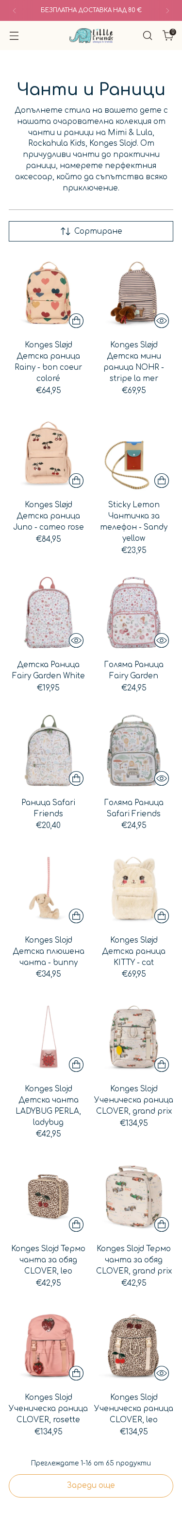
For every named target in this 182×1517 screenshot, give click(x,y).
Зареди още (91, 1486)
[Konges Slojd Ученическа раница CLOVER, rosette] (48, 1345)
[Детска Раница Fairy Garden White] (48, 612)
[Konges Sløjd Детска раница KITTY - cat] (133, 888)
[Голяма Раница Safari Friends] (133, 750)
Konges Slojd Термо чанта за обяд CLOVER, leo (48, 1260)
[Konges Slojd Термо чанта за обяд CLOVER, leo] (48, 1196)
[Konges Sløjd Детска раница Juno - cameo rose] (48, 452)
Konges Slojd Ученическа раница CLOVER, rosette (48, 1409)
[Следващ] (167, 10)
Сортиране (98, 231)
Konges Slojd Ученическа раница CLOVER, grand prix (133, 1100)
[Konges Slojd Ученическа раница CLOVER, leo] (133, 1345)
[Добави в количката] (76, 320)
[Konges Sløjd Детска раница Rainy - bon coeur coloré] (48, 292)
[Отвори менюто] (14, 36)
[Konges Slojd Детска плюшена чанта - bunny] (48, 888)
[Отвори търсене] (147, 36)
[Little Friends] (91, 36)
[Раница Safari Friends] (48, 750)
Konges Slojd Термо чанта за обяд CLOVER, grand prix (134, 1260)
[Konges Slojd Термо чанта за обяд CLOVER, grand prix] (133, 1196)
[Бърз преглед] (161, 320)
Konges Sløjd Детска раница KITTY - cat (133, 951)
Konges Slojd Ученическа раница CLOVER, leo (133, 1409)
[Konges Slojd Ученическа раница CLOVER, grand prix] (133, 1036)
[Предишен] (14, 10)
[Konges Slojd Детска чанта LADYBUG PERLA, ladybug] (48, 1036)
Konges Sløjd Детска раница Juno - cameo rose (48, 516)
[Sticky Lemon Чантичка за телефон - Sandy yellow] (133, 452)
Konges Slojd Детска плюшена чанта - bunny (48, 951)
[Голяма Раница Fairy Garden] (133, 612)
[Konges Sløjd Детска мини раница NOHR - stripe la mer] (133, 292)
